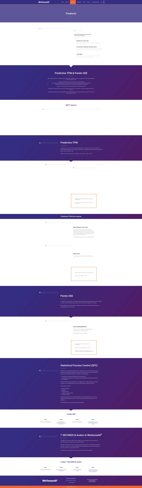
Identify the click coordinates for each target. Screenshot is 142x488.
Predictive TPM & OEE (82, 41)
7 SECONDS (79, 54)
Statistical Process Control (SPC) (86, 47)
